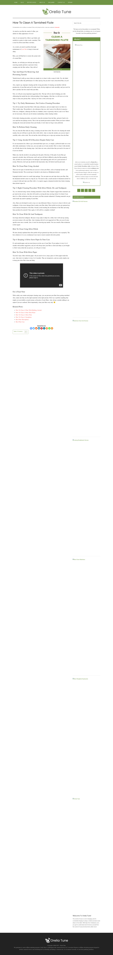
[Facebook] (31, 328)
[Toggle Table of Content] (25, 332)
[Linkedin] (39, 328)
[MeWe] (44, 328)
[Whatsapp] (49, 328)
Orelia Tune (56, 11)
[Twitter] (34, 328)
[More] (52, 328)
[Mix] (47, 328)
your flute (24, 49)
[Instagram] (89, 190)
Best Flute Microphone (22, 319)
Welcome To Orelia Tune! (82, 916)
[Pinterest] (41, 328)
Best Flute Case (20, 322)
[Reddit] (36, 328)
